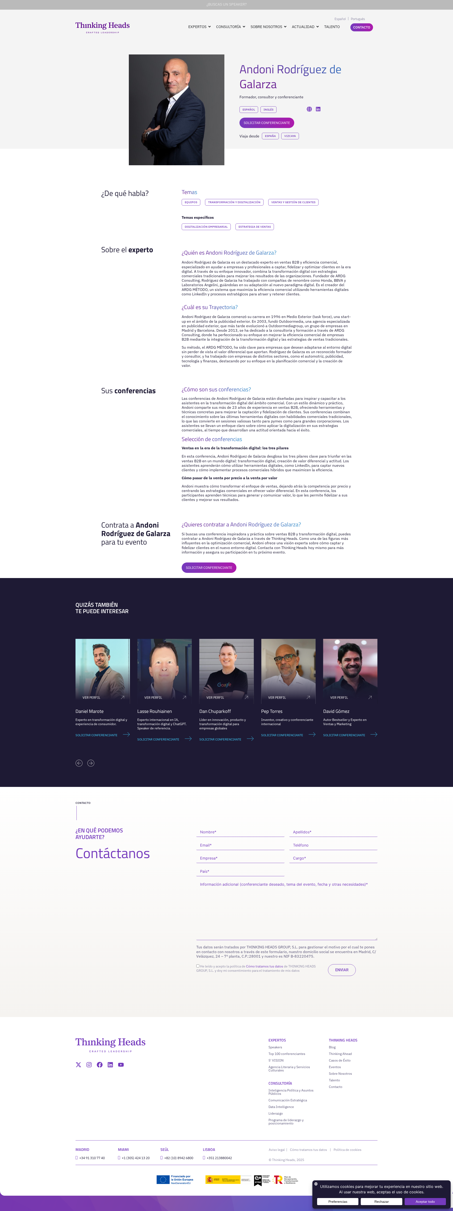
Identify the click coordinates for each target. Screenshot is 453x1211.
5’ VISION (276, 1060)
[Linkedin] (110, 1065)
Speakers (275, 1047)
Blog (332, 1047)
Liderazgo (275, 1113)
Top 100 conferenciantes (286, 1054)
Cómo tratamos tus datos (264, 966)
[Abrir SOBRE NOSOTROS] (285, 27)
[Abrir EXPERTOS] (209, 27)
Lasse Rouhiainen (154, 711)
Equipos (191, 202)
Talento (334, 1080)
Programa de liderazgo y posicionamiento (286, 1121)
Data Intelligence (281, 1107)
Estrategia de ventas (255, 226)
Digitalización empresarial (206, 226)
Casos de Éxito (340, 1060)
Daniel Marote (90, 711)
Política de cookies (347, 1150)
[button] (79, 763)
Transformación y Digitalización (234, 202)
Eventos (335, 1067)
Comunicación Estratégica (287, 1100)
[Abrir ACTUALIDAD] (317, 27)
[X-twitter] (78, 1065)
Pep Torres (271, 711)
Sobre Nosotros (340, 1073)
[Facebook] (100, 1065)
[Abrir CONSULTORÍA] (244, 27)
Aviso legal (277, 1150)
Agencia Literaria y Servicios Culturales (289, 1068)
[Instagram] (89, 1065)
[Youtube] (121, 1065)
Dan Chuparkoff (215, 711)
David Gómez (336, 711)
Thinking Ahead (340, 1054)
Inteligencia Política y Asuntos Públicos (291, 1092)
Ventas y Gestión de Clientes (293, 202)
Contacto (335, 1087)
